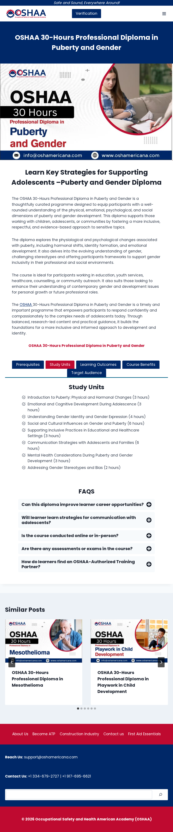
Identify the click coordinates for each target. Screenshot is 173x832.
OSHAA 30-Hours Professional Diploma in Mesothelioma (37, 679)
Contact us (113, 733)
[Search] (160, 794)
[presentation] (43, 641)
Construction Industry (79, 733)
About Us (20, 733)
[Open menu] (164, 13)
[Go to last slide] (11, 662)
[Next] (161, 662)
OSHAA (26, 304)
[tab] (28, 365)
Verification (86, 13)
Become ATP (43, 733)
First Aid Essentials (144, 733)
